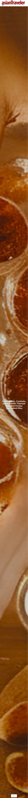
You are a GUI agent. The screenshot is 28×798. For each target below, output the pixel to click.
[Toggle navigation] (3, 5)
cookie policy (19, 792)
